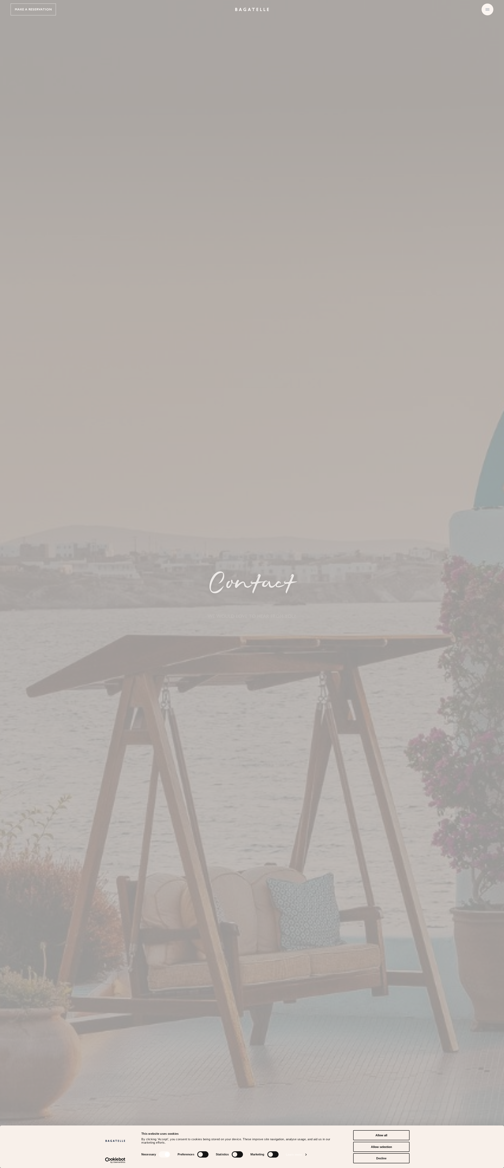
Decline (381, 1158)
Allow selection (381, 1147)
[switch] (202, 1154)
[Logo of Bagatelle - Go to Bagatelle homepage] (252, 9)
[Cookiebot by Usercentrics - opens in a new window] (115, 1160)
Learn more (294, 1154)
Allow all (381, 1135)
